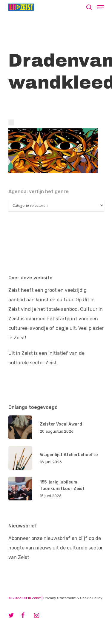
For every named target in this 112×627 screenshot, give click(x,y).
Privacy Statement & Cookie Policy (72, 598)
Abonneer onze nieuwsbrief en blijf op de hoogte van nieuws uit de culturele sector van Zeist (55, 547)
